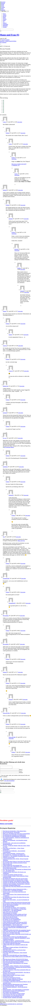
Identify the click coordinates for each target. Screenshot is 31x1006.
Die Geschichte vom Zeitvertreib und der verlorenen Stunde (16, 903)
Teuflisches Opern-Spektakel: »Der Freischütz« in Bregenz (16, 883)
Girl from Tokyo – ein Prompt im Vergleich (13, 890)
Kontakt (5, 27)
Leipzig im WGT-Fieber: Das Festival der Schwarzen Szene (16, 902)
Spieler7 (5, 311)
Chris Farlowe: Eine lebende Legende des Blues (14, 993)
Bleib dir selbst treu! (7, 864)
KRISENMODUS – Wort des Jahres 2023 (12, 924)
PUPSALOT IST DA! (8, 976)
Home (4, 13)
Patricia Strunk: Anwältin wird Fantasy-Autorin (13, 975)
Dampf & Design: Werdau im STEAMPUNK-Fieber (15, 936)
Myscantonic (6, 615)
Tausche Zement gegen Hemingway (11, 920)
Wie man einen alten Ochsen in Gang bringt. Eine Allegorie (16, 861)
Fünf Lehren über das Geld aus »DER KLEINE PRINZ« (16, 931)
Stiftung (4, 23)
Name (20, 769)
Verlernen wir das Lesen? (8, 857)
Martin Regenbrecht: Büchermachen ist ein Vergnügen (15, 984)
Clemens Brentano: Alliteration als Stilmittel (13, 979)
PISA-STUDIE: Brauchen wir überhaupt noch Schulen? (16, 926)
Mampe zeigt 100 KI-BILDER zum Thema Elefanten (15, 955)
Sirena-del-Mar (6, 713)
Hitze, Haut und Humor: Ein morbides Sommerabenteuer (16, 960)
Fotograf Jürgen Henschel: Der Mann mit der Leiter (14, 915)
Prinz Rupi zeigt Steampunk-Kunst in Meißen (13, 961)
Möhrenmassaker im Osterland (10, 913)
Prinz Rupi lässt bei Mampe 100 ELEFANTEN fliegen (15, 959)
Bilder (4, 17)
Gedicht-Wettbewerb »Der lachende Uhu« (12, 865)
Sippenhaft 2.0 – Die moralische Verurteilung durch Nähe (16, 856)
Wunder (4, 19)
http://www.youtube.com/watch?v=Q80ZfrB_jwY (19, 164)
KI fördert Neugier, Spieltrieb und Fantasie (12, 997)
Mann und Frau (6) (9, 34)
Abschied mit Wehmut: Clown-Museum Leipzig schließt (16, 881)
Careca (4, 122)
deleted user (5, 386)
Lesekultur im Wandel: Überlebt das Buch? (12, 874)
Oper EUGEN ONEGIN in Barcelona (11, 943)
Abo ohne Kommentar (9, 780)
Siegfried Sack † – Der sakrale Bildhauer (12, 910)
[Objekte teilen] (8, 447)
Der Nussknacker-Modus (8, 906)
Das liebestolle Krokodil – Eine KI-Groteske (13, 985)
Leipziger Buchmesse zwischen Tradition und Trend (15, 914)
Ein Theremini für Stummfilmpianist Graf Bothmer (14, 836)
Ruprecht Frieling (5, 39)
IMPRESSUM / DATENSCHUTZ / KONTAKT (11, 1004)
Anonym (5, 345)
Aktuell (4, 15)
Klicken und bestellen (6, 823)
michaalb (5, 412)
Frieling (7, 133)
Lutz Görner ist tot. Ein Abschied (10, 911)
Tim (4, 536)
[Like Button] (3, 127)
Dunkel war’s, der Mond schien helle (11, 932)
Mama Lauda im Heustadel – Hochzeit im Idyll (13, 853)
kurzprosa (2, 41)
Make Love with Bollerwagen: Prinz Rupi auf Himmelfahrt (16, 833)
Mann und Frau (21, 540)
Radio (4, 20)
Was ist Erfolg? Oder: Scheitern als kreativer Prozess (15, 862)
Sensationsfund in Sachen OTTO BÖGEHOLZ (14, 991)
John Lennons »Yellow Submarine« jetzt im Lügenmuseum (16, 965)
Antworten (19, 122)
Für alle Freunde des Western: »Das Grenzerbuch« (14, 907)
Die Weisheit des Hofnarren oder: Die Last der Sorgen (15, 878)
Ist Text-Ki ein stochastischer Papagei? (11, 977)
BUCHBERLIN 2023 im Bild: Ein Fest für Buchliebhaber (16, 942)
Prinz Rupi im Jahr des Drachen (10, 917)
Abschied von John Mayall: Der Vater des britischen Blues (16, 882)
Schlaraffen (5, 24)
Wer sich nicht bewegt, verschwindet (11, 832)
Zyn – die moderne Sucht (8, 870)
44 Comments (3, 42)
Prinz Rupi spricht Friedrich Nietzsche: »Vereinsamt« (15, 923)
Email (20, 771)
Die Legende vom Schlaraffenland (11, 992)
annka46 (5, 190)
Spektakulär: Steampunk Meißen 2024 (11, 885)
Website (21, 772)
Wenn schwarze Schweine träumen (11, 918)
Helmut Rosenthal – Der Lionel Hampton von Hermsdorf (16, 989)
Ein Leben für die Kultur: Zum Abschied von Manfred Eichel (17, 869)
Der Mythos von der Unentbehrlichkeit (12, 919)
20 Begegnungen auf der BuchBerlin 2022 (12, 996)
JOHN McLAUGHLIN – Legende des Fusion (13, 940)
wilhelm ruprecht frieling (10, 41)
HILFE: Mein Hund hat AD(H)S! (10, 905)
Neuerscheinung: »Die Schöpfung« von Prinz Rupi (14, 909)
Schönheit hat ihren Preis (8, 951)
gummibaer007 (6, 578)
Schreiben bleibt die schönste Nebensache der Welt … (15, 889)
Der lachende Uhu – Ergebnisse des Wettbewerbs (14, 854)
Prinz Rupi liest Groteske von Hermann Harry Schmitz (15, 880)
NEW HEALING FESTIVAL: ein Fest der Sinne (14, 950)
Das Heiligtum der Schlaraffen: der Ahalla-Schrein (14, 835)
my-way (5, 438)
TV (3, 21)
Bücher (4, 16)
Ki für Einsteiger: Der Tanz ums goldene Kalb (13, 995)
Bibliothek (5, 25)
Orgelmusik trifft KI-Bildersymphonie (11, 980)
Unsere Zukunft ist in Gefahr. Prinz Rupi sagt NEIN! (15, 922)
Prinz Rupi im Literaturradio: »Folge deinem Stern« (14, 831)
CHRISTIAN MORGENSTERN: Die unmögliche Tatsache (16, 930)
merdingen (5, 466)
